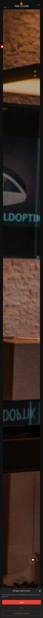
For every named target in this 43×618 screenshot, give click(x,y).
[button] (40, 591)
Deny (21, 608)
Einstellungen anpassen (21, 613)
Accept (21, 602)
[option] (21, 308)
